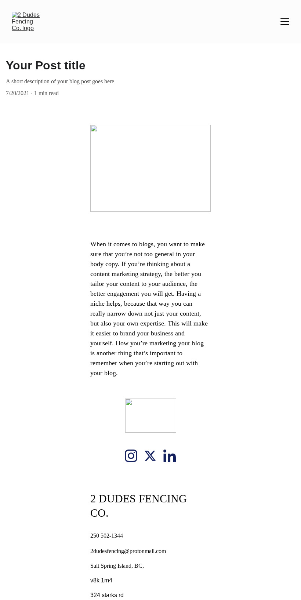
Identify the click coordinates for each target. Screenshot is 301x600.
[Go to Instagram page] (131, 456)
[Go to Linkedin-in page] (169, 456)
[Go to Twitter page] (150, 456)
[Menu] (284, 21)
